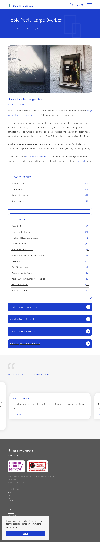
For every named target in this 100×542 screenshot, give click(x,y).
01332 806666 (12, 479)
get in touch (79, 161)
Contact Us (11, 513)
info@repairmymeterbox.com (16, 482)
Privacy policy (12, 515)
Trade (9, 495)
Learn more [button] (11, 527)
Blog (9, 498)
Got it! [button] (25, 534)
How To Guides (12, 501)
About (9, 492)
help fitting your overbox (36, 156)
